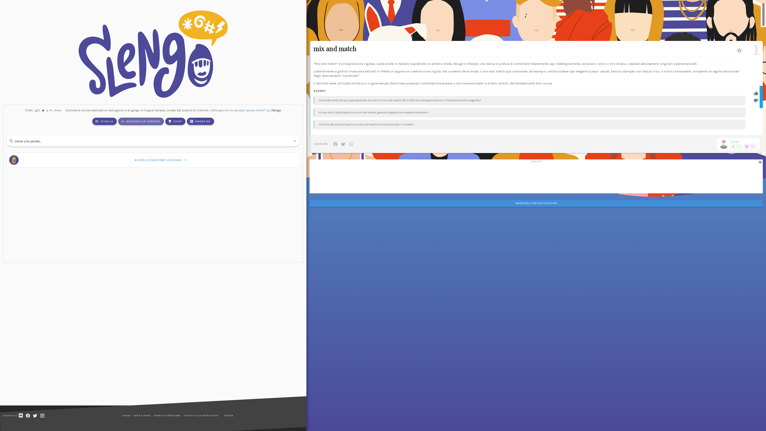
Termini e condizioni (167, 415)
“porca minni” (255, 110)
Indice (126, 415)
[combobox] (153, 141)
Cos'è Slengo (142, 415)
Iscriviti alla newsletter (201, 415)
